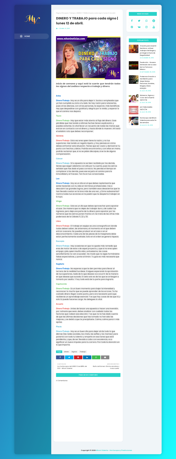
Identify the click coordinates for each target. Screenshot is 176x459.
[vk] (139, 26)
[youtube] (154, 26)
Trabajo (72, 13)
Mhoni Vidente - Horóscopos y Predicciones (114, 450)
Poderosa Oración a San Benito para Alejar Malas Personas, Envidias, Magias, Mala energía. (148, 82)
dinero (66, 352)
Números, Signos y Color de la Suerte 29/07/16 (147, 97)
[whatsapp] (146, 20)
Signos (74, 352)
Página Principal (62, 13)
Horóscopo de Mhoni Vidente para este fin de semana (148, 120)
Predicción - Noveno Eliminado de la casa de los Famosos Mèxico (148, 66)
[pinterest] (132, 26)
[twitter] (139, 20)
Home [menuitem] (27, 36)
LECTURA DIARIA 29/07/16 (146, 108)
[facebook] (132, 20)
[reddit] (154, 20)
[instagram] (146, 26)
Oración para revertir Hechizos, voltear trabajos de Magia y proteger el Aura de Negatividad (148, 50)
